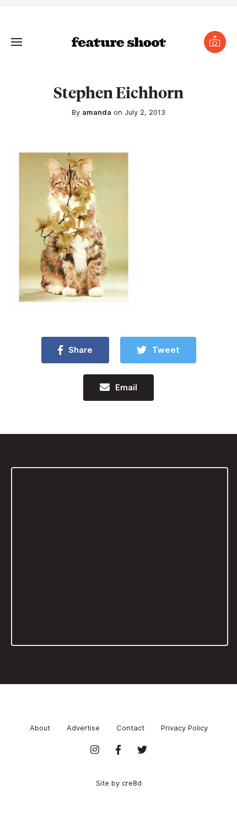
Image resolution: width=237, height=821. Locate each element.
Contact (130, 727)
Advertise (83, 727)
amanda (96, 112)
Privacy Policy (184, 727)
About (40, 727)
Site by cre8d (119, 782)
